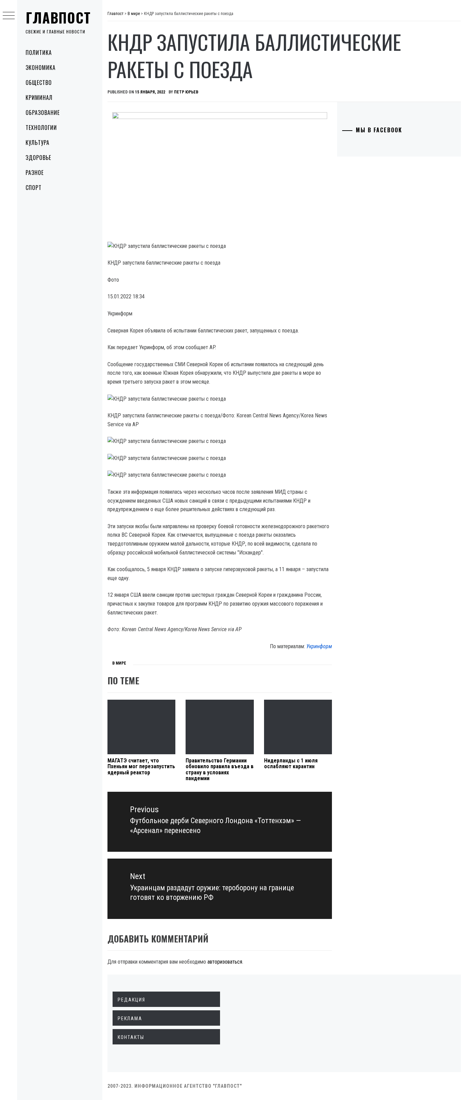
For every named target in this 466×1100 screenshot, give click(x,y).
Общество (39, 82)
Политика (39, 52)
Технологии (41, 127)
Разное (35, 172)
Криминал (39, 97)
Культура (37, 142)
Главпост (58, 17)
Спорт (34, 187)
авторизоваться (224, 961)
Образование (43, 112)
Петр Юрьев (186, 92)
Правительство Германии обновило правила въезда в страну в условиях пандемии (219, 769)
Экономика (41, 67)
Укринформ (319, 646)
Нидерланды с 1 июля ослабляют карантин (291, 763)
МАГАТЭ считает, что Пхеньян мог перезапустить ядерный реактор (141, 766)
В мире (119, 663)
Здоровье (38, 157)
